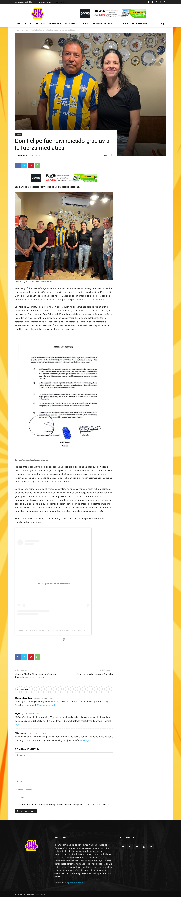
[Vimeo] (160, 2)
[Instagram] (152, 2)
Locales (25, 30)
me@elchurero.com (74, 882)
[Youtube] (164, 2)
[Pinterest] (31, 165)
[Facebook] (148, 2)
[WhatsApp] (37, 165)
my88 (17, 713)
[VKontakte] (151, 846)
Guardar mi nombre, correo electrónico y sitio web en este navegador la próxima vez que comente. (63, 804)
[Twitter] (156, 2)
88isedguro (20, 733)
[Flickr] (137, 846)
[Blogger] (123, 846)
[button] (162, 23)
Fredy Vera (22, 155)
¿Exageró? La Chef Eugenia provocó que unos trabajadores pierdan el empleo (36, 675)
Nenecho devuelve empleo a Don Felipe (95, 674)
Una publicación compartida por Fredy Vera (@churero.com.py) (53, 630)
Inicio (17, 30)
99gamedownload (23, 698)
